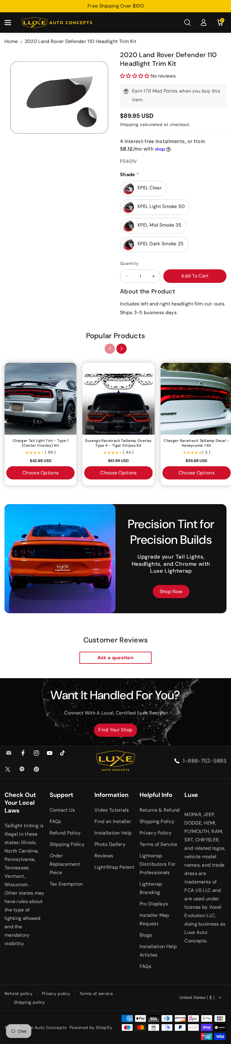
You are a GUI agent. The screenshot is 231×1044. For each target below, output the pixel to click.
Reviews (103, 856)
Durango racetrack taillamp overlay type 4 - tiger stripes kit (118, 443)
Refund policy (18, 993)
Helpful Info (156, 795)
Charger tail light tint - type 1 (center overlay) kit (41, 443)
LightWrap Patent (114, 867)
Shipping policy (29, 1002)
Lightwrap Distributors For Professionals (158, 864)
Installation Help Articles (158, 950)
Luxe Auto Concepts (45, 1027)
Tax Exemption (66, 884)
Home (11, 41)
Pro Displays (154, 904)
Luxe (191, 795)
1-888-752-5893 (204, 760)
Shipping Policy (67, 844)
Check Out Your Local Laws (20, 802)
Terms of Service (158, 844)
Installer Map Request (154, 919)
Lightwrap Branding (151, 888)
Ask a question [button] (115, 657)
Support (61, 795)
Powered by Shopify (90, 1027)
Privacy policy (56, 993)
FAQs (55, 821)
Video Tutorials (111, 810)
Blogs (146, 935)
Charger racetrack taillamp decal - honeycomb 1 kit (196, 443)
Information (111, 795)
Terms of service (96, 993)
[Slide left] (110, 349)
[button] (11, 22)
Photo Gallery (109, 844)
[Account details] (203, 22)
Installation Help (113, 833)
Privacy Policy (155, 833)
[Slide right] (121, 349)
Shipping (129, 124)
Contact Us (62, 810)
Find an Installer (112, 821)
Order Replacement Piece (65, 864)
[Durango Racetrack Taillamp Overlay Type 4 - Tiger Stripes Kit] (118, 399)
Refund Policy (65, 833)
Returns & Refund (160, 810)
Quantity (129, 263)
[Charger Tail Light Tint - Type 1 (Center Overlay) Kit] (40, 399)
